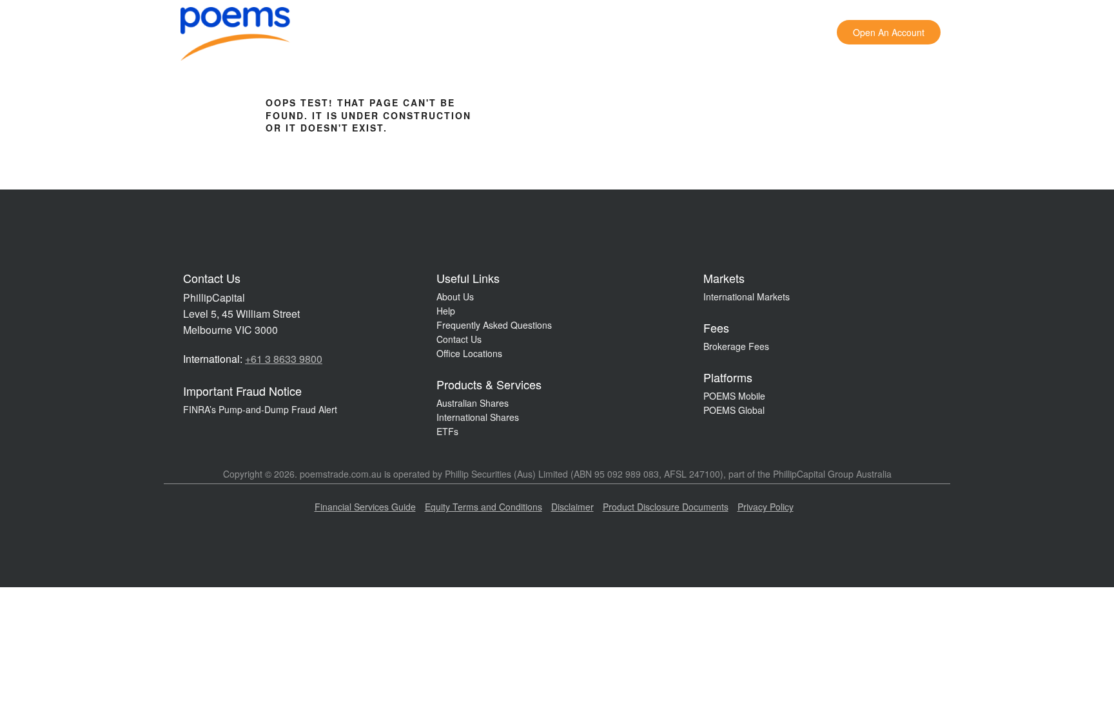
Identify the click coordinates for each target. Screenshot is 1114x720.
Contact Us (459, 339)
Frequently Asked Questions (494, 324)
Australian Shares (472, 402)
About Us (455, 296)
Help (445, 310)
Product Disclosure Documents (665, 506)
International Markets (746, 296)
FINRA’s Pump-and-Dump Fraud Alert (260, 409)
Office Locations (469, 353)
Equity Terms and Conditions (483, 506)
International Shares (477, 417)
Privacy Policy (766, 506)
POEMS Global (734, 410)
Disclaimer (572, 506)
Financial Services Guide (365, 506)
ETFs (447, 431)
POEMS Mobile (734, 395)
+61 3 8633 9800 (283, 358)
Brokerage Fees (736, 346)
